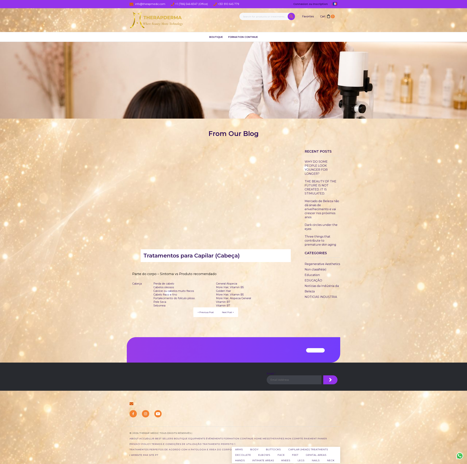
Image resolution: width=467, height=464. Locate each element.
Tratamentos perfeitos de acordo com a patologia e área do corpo (181, 449)
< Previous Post (206, 312)
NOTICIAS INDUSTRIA (321, 297)
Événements (214, 438)
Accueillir (147, 438)
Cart (327, 16)
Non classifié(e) (315, 269)
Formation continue (243, 36)
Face (281, 454)
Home (258, 438)
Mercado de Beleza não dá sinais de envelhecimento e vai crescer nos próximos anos (322, 209)
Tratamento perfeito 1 (218, 444)
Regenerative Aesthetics (322, 264)
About (134, 438)
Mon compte (294, 438)
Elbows (264, 454)
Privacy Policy (140, 444)
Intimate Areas (263, 460)
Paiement (310, 438)
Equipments (196, 438)
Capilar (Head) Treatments (308, 449)
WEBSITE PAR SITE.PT (144, 455)
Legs (301, 460)
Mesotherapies (273, 438)
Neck (331, 460)
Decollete (243, 454)
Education (312, 275)
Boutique (216, 36)
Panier (322, 438)
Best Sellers (164, 438)
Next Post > (228, 312)
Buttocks (273, 449)
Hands (240, 460)
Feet (295, 454)
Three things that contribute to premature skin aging (320, 240)
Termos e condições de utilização (177, 444)
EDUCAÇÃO (313, 280)
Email (271, 373)
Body (254, 449)
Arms (239, 449)
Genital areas (316, 454)
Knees (285, 460)
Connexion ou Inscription (311, 4)
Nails (316, 460)
